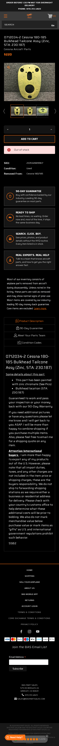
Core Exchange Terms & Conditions (29, 618)
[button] (29, 709)
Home (29, 570)
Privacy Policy (29, 624)
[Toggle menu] (9, 15)
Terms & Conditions (29, 612)
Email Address (17, 657)
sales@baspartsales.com (31, 698)
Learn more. (40, 308)
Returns (29, 600)
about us (29, 588)
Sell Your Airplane (29, 582)
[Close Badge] (47, 736)
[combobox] (29, 24)
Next (55, 111)
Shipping (29, 576)
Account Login (30, 606)
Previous (3, 111)
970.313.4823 (33, 8)
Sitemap (29, 743)
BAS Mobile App (29, 594)
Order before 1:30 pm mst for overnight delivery (29, 4)
